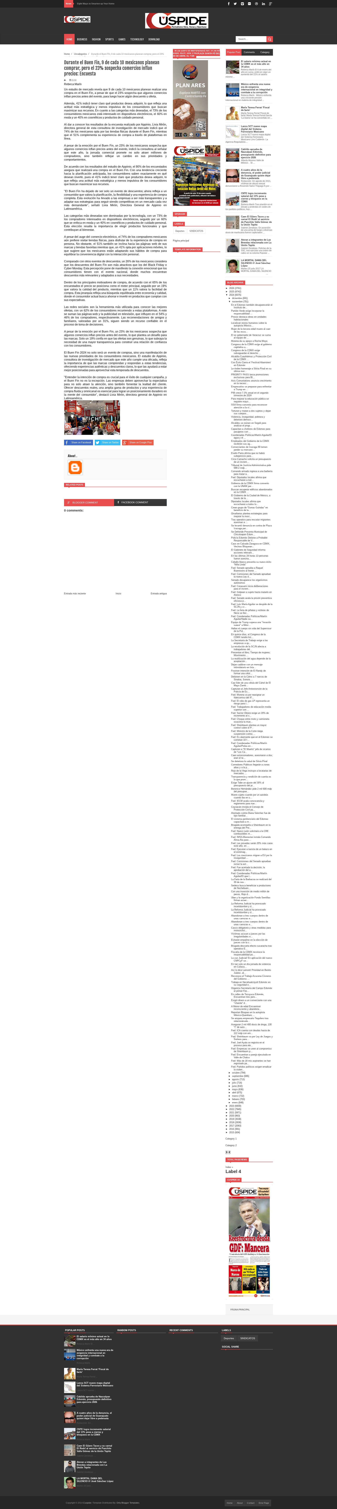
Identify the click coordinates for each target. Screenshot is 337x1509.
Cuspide (87, 1503)
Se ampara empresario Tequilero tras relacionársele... (250, 1019)
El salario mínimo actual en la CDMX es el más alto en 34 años (94, 1338)
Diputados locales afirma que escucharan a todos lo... (246, 503)
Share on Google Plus (141, 442)
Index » (229, 1167)
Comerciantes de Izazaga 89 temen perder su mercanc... (249, 448)
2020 (231, 1115)
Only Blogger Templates (128, 1503)
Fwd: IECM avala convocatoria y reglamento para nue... (247, 802)
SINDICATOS (196, 231)
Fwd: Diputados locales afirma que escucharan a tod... (248, 478)
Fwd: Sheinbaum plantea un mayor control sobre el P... (248, 726)
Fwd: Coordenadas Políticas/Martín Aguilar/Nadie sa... (249, 617)
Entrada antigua (159, 593)
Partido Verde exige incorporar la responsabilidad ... (247, 312)
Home (69, 39)
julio (234, 1082)
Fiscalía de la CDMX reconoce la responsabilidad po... (248, 953)
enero (235, 1102)
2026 (231, 288)
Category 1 (231, 1138)
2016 (231, 1129)
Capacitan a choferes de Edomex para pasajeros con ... (250, 430)
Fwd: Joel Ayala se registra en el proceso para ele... (247, 1044)
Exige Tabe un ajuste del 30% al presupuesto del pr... (247, 784)
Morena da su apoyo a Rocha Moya (249, 341)
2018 (231, 1122)
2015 (231, 1132)
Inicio (118, 593)
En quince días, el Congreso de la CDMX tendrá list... (248, 636)
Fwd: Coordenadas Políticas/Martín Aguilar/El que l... (249, 875)
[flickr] (249, 3)
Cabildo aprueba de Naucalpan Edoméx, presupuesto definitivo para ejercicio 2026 (94, 1399)
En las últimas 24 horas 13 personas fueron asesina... (249, 557)
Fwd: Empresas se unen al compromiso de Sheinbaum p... (251, 1050)
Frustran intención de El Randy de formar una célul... (248, 672)
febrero (235, 1099)
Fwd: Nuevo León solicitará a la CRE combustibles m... (250, 832)
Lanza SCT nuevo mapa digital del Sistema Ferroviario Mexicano (95, 1384)
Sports (109, 39)
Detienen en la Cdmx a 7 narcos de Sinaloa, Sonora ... (249, 678)
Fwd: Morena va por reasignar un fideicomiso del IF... (248, 696)
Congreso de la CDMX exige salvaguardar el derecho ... (246, 351)
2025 (231, 291)
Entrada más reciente (75, 593)
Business (82, 39)
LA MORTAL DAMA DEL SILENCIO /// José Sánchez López (95, 1480)
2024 (231, 295)
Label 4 (233, 1171)
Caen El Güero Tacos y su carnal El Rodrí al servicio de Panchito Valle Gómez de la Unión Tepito (94, 1448)
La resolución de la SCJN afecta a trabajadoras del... (248, 648)
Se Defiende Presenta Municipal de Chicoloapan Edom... (249, 533)
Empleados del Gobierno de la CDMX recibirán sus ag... (250, 442)
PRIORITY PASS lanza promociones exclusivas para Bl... (250, 376)
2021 (231, 1112)
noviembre (237, 301)
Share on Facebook (81, 442)
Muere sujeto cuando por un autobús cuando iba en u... (249, 796)
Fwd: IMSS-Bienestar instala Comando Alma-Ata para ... (251, 838)
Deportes (179, 231)
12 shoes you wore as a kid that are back (97, 3)
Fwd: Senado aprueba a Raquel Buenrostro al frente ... (247, 569)
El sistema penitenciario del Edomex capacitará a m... (249, 820)
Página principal (181, 240)
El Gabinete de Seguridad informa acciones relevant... (248, 551)
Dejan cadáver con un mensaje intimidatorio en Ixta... (247, 666)
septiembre (237, 1076)
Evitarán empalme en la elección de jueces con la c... (249, 941)
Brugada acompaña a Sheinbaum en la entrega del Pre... (250, 826)
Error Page (264, 1503)
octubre (236, 1072)
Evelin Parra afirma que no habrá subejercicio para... (248, 454)
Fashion (96, 39)
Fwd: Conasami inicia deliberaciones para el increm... (249, 587)
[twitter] (235, 3)
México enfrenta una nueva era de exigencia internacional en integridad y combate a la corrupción (95, 1354)
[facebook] (228, 3)
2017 (231, 1125)
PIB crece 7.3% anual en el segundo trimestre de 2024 (249, 394)
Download (154, 39)
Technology (137, 39)
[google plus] (270, 3)
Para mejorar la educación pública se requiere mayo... (250, 400)
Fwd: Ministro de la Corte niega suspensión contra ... (247, 732)
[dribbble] (256, 3)
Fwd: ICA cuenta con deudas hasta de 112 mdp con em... (250, 1032)
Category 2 (231, 1145)
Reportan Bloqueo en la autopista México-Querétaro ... (248, 1013)
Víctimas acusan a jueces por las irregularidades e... (248, 935)
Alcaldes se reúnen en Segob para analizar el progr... (248, 424)
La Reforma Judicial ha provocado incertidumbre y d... (248, 905)
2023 (231, 1106)
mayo (235, 1089)
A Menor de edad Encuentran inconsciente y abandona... (246, 1008)
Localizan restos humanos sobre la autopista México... (249, 324)
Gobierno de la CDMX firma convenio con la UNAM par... (250, 484)
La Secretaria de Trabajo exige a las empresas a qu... (249, 641)
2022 (231, 1109)
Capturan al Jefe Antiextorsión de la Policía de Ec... (249, 690)
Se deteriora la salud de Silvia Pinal (249, 761)
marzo (235, 1096)
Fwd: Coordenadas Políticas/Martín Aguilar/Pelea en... (249, 744)
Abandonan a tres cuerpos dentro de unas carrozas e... (249, 917)
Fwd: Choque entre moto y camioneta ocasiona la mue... (250, 720)
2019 (231, 1119)
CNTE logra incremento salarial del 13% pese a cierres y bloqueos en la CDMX (94, 1432)
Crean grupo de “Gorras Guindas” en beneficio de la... (249, 509)
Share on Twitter (110, 442)
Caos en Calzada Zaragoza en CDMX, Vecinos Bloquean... (250, 545)
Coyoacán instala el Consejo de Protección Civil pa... (247, 808)
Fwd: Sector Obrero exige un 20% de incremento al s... (250, 714)
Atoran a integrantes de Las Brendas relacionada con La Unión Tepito (92, 1465)
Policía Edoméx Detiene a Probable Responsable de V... (249, 539)
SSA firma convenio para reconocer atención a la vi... (249, 406)
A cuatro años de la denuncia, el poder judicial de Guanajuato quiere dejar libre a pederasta (94, 1416)
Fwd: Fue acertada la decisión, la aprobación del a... (248, 869)
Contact (250, 1503)
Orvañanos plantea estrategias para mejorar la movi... (249, 515)
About (240, 1503)
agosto (235, 1079)
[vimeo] (242, 3)
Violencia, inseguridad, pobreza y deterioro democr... (248, 418)
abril (234, 1092)
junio (234, 1086)
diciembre (237, 298)
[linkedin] (263, 3)
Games (121, 39)
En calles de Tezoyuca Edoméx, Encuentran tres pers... (247, 995)
